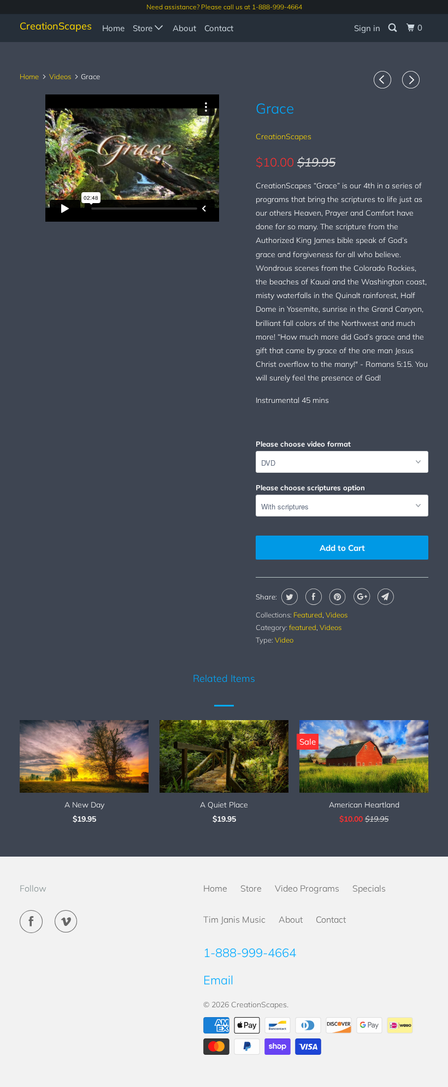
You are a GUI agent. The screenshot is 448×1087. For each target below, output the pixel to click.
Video (284, 639)
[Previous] (384, 79)
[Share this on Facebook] (312, 597)
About (184, 28)
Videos (336, 614)
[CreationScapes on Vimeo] (68, 921)
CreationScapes (53, 26)
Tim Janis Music (234, 919)
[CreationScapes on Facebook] (33, 921)
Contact (218, 28)
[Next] (412, 79)
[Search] (393, 28)
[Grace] (132, 221)
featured (302, 627)
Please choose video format (303, 443)
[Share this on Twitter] (288, 597)
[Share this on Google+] (360, 597)
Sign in (367, 28)
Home (113, 28)
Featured (307, 614)
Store (144, 28)
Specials (369, 888)
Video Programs (307, 888)
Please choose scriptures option (310, 487)
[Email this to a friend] (384, 597)
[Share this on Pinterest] (336, 597)
